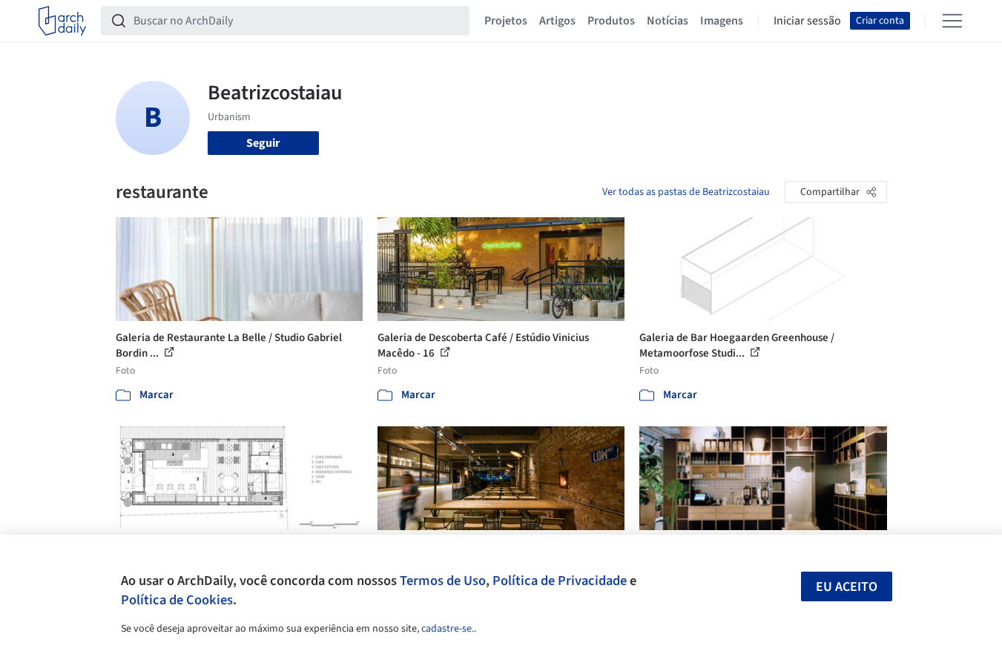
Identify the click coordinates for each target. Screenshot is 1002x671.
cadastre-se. (447, 628)
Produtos (611, 21)
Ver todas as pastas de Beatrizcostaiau (686, 192)
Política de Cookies (177, 599)
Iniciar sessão (807, 21)
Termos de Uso (443, 580)
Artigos (557, 21)
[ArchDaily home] (62, 21)
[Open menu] (952, 21)
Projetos (505, 21)
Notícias (667, 21)
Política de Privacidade (559, 580)
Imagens (721, 21)
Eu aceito (846, 587)
